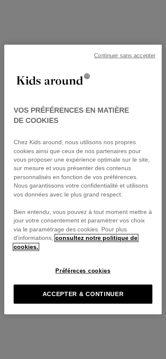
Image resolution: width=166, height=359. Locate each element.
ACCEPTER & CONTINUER (83, 294)
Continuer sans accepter (124, 56)
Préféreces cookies (82, 271)
